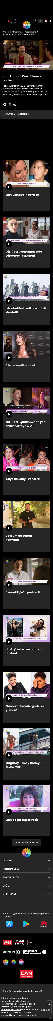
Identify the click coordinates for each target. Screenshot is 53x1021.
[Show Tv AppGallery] (43, 924)
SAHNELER (24, 114)
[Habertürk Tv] (19, 942)
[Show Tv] (27, 25)
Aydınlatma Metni (11, 1009)
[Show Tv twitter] (9, 104)
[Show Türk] (13, 962)
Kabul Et (45, 1010)
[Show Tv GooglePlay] (26, 924)
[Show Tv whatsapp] (15, 104)
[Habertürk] (7, 942)
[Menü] (4, 21)
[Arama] (49, 21)
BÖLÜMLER (9, 114)
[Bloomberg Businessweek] (34, 952)
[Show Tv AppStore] (9, 924)
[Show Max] (21, 962)
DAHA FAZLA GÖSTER (26, 842)
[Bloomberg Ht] (11, 952)
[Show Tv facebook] (5, 104)
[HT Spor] (30, 942)
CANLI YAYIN (13, 21)
